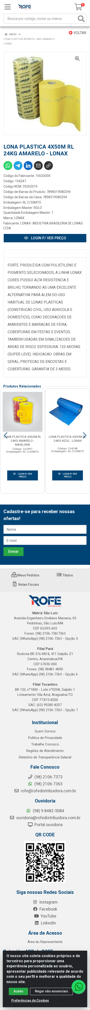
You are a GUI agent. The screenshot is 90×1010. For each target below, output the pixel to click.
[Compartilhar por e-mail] (38, 165)
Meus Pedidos (28, 575)
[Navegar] (5, 435)
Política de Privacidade (45, 738)
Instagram (47, 902)
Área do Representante (45, 942)
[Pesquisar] (81, 18)
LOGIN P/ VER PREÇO (48, 238)
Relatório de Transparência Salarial (45, 757)
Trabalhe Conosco (45, 744)
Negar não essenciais (51, 991)
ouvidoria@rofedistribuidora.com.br (48, 817)
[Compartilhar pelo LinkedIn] (28, 165)
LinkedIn (48, 923)
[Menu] (7, 7)
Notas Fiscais (28, 584)
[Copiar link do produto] (48, 165)
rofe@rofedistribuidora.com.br (48, 791)
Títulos (67, 575)
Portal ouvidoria (48, 824)
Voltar (79, 33)
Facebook (48, 909)
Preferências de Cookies (30, 1000)
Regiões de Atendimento (45, 751)
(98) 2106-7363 (48, 784)
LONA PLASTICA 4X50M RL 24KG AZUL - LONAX (67, 438)
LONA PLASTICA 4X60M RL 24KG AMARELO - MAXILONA (22, 440)
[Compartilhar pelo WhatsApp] (7, 165)
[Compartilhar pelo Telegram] (18, 165)
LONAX (19, 218)
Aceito (18, 991)
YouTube (48, 916)
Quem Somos (45, 731)
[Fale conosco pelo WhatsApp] (78, 987)
